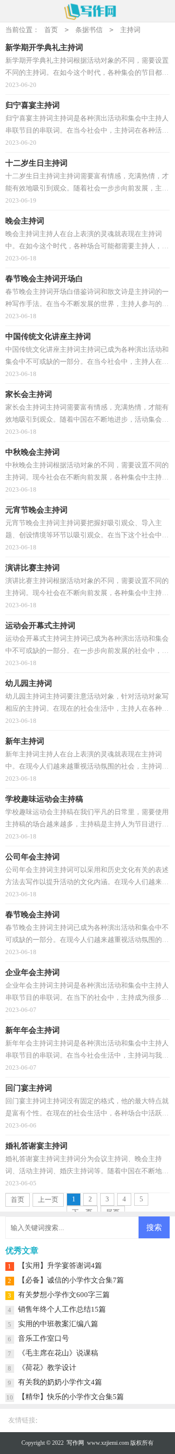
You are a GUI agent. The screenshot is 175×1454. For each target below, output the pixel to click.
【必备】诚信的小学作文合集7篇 (71, 1280)
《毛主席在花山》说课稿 (58, 1353)
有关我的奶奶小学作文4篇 (60, 1382)
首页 (51, 30)
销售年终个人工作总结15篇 (62, 1309)
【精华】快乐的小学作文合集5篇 (71, 1397)
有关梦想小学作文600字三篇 (64, 1295)
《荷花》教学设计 (47, 1367)
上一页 (48, 1199)
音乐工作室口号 (43, 1338)
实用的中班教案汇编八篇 (58, 1324)
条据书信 (89, 30)
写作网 (75, 1442)
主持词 (130, 30)
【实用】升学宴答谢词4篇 (60, 1265)
